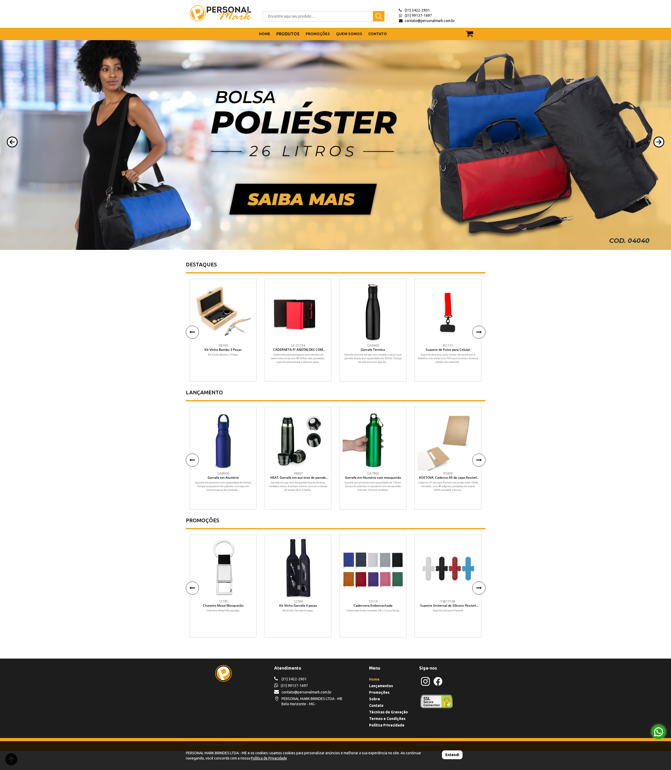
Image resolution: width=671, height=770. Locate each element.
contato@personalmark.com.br (430, 21)
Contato (376, 705)
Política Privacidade (386, 725)
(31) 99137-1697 (418, 15)
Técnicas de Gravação (388, 712)
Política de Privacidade (269, 758)
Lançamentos (381, 686)
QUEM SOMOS (349, 34)
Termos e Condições (387, 719)
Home (374, 679)
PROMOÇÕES (318, 34)
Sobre (374, 699)
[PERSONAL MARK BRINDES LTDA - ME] (216, 13)
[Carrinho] (472, 31)
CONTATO (377, 34)
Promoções (379, 692)
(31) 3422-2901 (417, 10)
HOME (264, 34)
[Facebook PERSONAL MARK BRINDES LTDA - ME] (438, 685)
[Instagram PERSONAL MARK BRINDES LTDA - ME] (425, 685)
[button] (12, 142)
